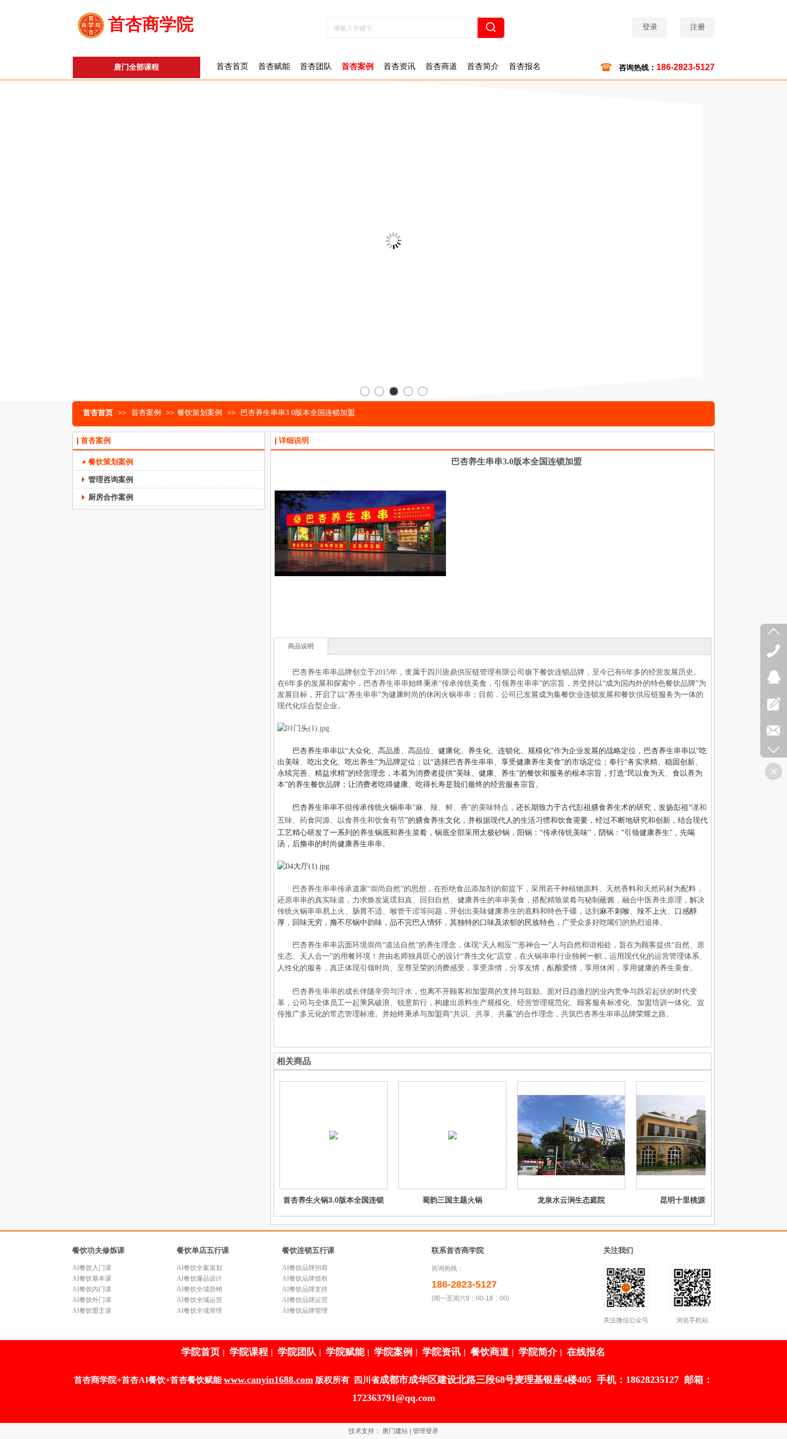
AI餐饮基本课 (91, 1278)
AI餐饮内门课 (91, 1289)
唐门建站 (395, 1431)
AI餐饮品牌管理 (305, 1310)
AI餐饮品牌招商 (305, 1268)
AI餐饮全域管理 (199, 1310)
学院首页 (200, 1351)
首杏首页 (98, 413)
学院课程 (249, 1351)
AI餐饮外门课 (91, 1300)
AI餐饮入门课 (91, 1268)
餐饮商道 (490, 1351)
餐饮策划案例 (199, 413)
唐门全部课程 (136, 67)
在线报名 (586, 1351)
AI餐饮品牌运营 (305, 1300)
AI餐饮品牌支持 (305, 1289)
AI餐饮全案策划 (199, 1268)
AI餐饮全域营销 (199, 1289)
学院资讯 (441, 1351)
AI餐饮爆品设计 (199, 1278)
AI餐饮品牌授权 (305, 1278)
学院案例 (393, 1351)
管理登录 (425, 1431)
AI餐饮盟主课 (91, 1310)
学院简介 (538, 1351)
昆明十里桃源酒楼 (690, 1200)
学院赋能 (345, 1351)
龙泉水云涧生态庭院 (571, 1200)
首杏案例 (147, 413)
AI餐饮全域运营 (199, 1300)
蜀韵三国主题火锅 (452, 1200)
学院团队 (297, 1351)
